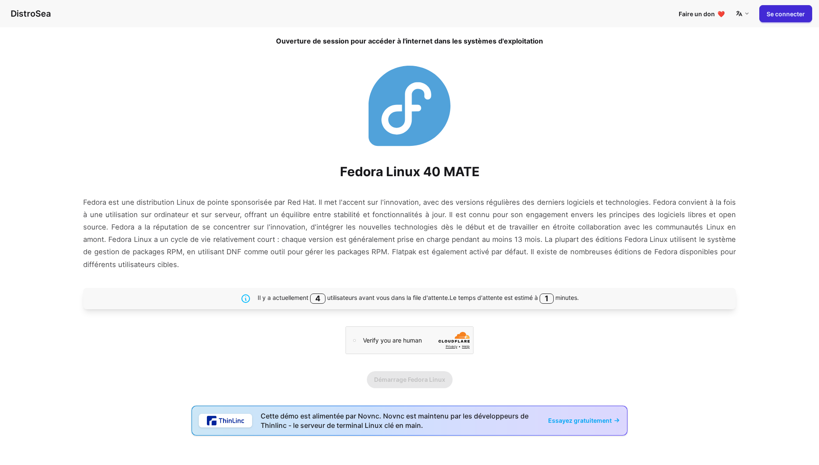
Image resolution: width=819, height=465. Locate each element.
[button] (742, 13)
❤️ (702, 13)
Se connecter (786, 13)
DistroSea (31, 14)
